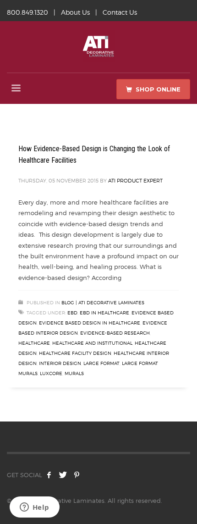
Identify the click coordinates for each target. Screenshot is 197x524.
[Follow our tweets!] (63, 475)
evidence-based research (115, 333)
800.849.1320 (27, 12)
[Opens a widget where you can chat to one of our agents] (34, 507)
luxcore (51, 373)
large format (101, 363)
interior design (60, 363)
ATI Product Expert (135, 180)
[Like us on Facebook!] (49, 475)
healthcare (34, 343)
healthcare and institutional (92, 343)
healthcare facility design (75, 353)
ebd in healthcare (104, 312)
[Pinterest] (76, 475)
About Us (75, 12)
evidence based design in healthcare (89, 322)
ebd (72, 312)
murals (74, 373)
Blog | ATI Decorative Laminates (102, 302)
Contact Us (120, 12)
